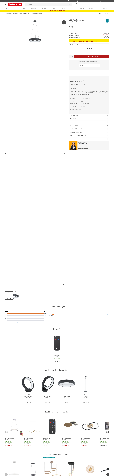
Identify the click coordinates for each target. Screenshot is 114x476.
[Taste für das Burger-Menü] (5, 4)
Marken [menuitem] (82, 8)
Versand (107, 37)
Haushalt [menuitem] (54, 8)
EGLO (70, 23)
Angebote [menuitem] (91, 8)
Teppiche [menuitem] (64, 8)
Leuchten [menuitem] (33, 8)
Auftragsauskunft (93, 0)
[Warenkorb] (108, 4)
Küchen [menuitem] (15, 8)
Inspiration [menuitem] (106, 8)
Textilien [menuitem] (44, 8)
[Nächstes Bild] (64, 153)
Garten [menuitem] (24, 8)
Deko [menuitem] (73, 8)
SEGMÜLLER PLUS (105, 0)
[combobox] (71, 56)
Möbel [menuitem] (6, 8)
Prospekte (72, 0)
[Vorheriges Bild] (6, 153)
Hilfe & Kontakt (82, 0)
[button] (63, 284)
